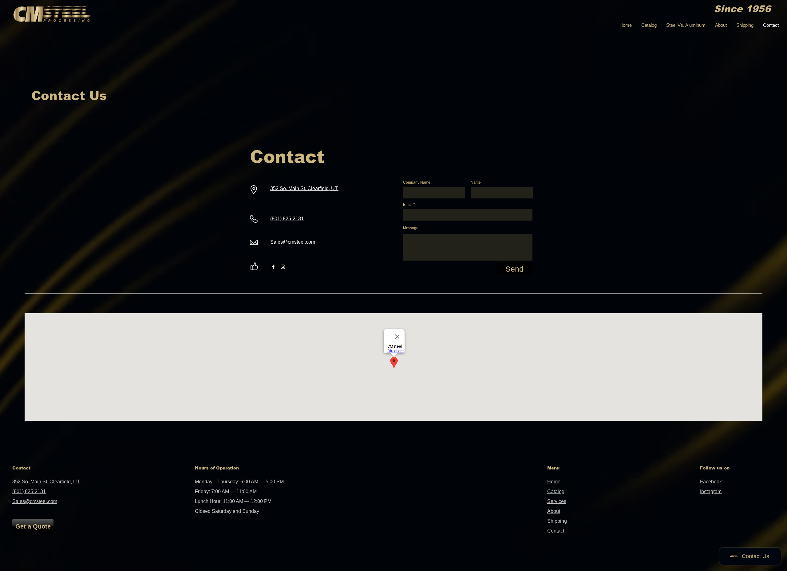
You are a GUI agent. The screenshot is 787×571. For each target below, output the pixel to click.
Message (410, 228)
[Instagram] (283, 266)
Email (408, 204)
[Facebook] (273, 266)
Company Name (416, 182)
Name (476, 182)
